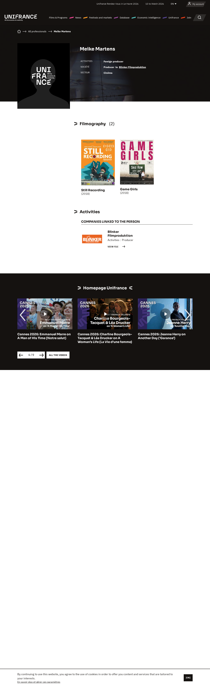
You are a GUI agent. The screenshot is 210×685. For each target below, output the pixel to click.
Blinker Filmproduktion (132, 67)
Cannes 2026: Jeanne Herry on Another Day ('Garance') (162, 336)
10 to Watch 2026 (154, 3)
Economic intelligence (148, 17)
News (78, 17)
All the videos (58, 355)
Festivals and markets (100, 17)
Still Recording (93, 190)
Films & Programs (58, 17)
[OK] (188, 677)
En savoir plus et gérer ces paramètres (38, 681)
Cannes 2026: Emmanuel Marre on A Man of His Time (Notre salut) (44, 336)
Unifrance (173, 17)
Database (124, 17)
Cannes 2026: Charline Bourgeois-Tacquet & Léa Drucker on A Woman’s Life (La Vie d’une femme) (105, 338)
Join (189, 17)
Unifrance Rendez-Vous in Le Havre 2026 (118, 3)
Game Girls (129, 189)
